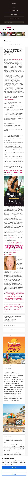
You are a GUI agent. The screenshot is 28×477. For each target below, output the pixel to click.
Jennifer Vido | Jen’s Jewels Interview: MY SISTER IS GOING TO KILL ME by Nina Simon (14, 445)
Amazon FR (17, 250)
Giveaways (6, 385)
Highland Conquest (13, 306)
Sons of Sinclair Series (14, 309)
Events (14, 7)
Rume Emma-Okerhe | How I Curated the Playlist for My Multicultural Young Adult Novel (13, 440)
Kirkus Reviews (13, 389)
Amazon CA (12, 248)
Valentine (17, 400)
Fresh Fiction (14, 14)
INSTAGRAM (9, 298)
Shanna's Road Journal (8, 397)
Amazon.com (11, 244)
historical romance (13, 308)
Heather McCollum (14, 172)
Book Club (17, 375)
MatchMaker (19, 389)
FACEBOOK (20, 299)
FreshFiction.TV (14, 10)
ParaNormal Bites (10, 391)
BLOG (13, 299)
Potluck (16, 391)
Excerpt (8, 379)
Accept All (14, 467)
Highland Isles (19, 292)
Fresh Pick (13, 381)
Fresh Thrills (16, 383)
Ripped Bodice (10, 247)
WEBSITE (9, 296)
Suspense (5, 400)
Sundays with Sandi (17, 398)
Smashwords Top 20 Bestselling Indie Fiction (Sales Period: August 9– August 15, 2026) (14, 453)
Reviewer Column (18, 393)
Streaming (10, 398)
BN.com (7, 245)
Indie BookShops (17, 246)
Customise (14, 470)
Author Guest (9, 372)
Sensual (21, 395)
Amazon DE (10, 250)
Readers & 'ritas (8, 393)
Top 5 (8, 400)
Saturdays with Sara (14, 395)
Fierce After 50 (13, 379)
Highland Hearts (9, 292)
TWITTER (7, 299)
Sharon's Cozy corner (17, 397)
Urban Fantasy (13, 400)
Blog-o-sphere (12, 375)
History (15, 385)
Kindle (18, 244)
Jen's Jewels (7, 389)
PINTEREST (17, 296)
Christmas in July (10, 377)
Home (14, 3)
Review (13, 393)
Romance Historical (8, 237)
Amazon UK (19, 248)
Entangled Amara (13, 304)
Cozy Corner (16, 377)
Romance (6, 395)
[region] (14, 466)
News (5, 391)
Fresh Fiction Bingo (14, 18)
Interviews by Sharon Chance (18, 387)
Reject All (14, 474)
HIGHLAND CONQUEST (13, 170)
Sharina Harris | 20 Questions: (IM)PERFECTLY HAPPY (10, 320)
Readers (19, 391)
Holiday (18, 385)
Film (17, 379)
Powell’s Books (14, 245)
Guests (11, 385)
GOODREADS (18, 298)
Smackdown (6, 398)
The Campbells (9, 293)
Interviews (10, 387)
